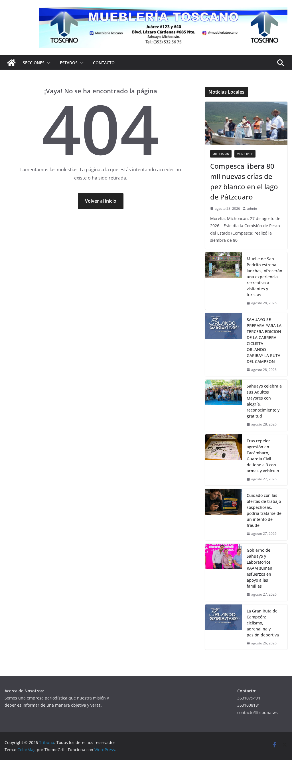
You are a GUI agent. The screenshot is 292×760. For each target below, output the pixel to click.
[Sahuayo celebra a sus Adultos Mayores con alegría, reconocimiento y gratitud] (223, 405)
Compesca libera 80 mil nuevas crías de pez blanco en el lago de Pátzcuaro (244, 181)
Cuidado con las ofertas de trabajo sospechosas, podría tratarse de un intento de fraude (264, 510)
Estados (69, 62)
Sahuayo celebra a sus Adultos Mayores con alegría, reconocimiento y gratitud (264, 401)
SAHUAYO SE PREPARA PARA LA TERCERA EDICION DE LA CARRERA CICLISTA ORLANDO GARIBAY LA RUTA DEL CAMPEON (264, 340)
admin (252, 208)
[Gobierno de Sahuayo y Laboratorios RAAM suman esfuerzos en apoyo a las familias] (223, 572)
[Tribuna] (11, 63)
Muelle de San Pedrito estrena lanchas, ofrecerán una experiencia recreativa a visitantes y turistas (264, 276)
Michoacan (220, 154)
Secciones (33, 62)
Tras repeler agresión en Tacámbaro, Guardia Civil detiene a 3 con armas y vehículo (263, 455)
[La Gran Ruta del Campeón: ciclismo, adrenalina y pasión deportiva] (223, 627)
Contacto (104, 62)
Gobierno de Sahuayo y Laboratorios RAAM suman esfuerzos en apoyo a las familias (259, 568)
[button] (47, 63)
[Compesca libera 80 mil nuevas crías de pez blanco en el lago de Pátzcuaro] (246, 123)
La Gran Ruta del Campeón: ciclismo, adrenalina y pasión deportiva (263, 623)
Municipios (245, 154)
